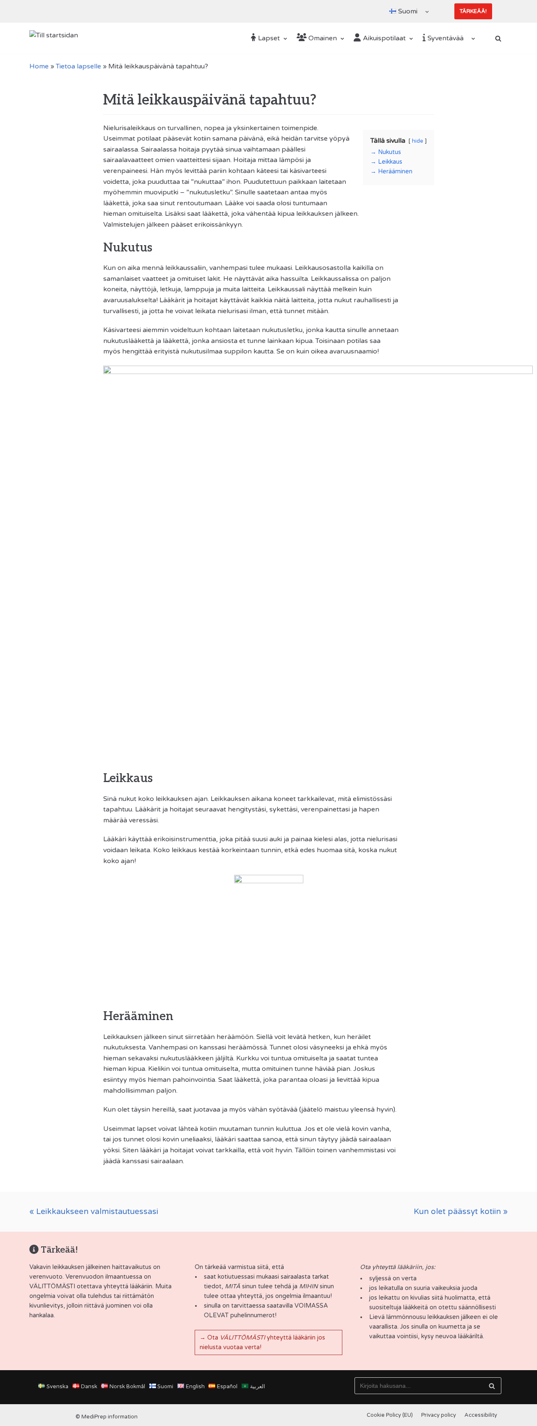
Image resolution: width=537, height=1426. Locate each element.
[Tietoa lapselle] (268, 1211)
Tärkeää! (473, 11)
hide (417, 141)
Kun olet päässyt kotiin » (461, 1211)
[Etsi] (491, 1385)
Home (39, 66)
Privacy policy (438, 1415)
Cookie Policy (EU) (390, 1415)
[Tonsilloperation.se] (54, 38)
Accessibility (480, 1415)
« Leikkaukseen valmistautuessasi (93, 1211)
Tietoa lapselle (78, 66)
